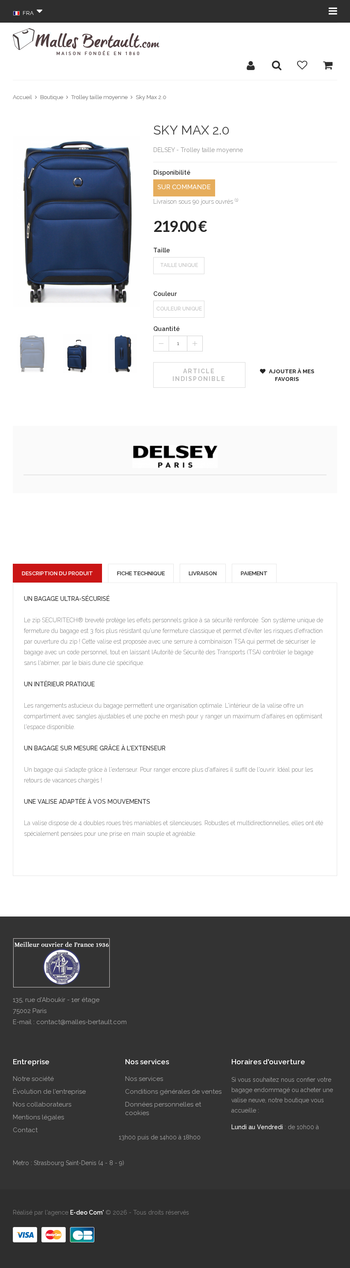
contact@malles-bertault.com (81, 1022)
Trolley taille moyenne (99, 97)
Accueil (22, 97)
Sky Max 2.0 (151, 97)
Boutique (51, 97)
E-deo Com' (87, 1212)
